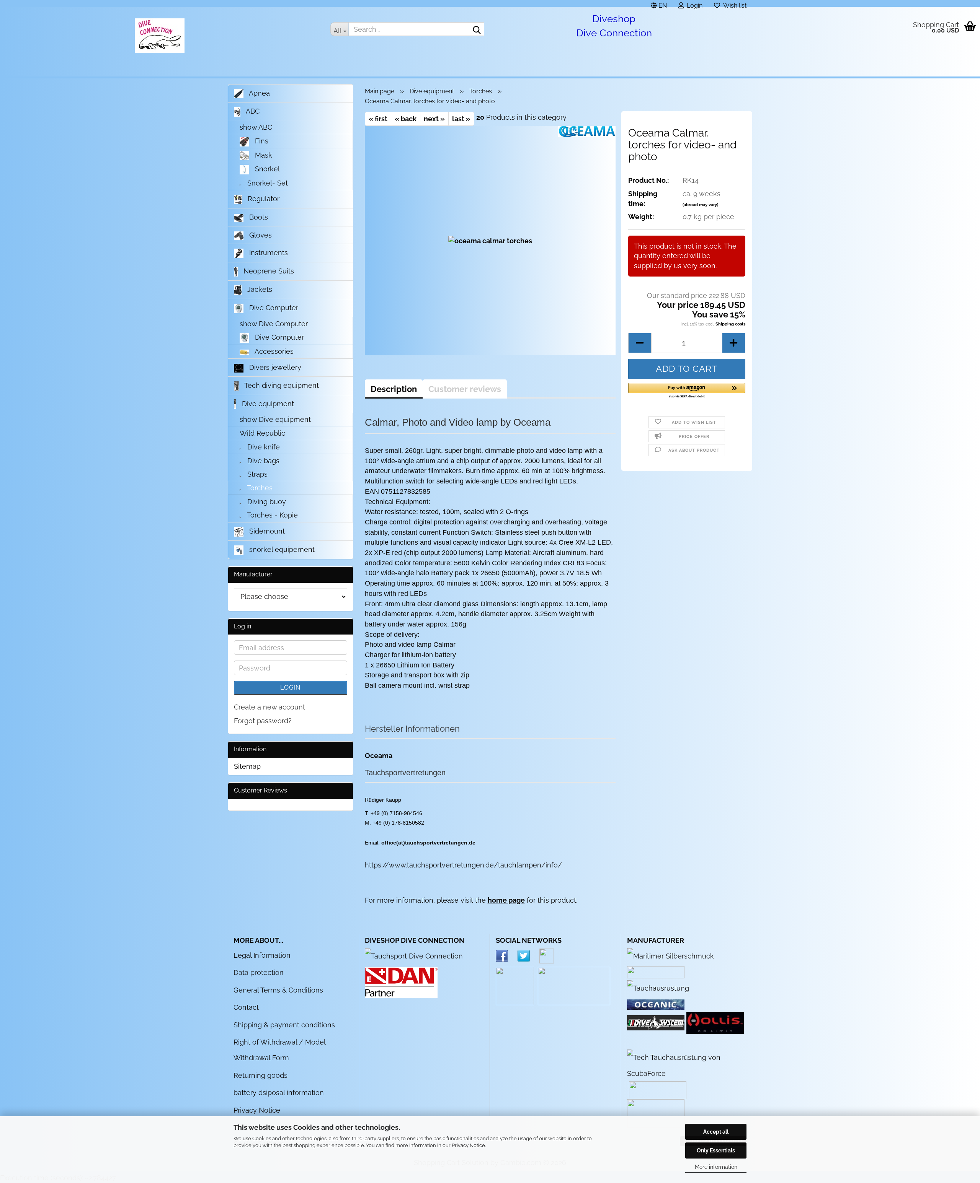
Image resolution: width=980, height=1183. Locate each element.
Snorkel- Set (266, 183)
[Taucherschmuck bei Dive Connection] (670, 955)
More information (716, 1167)
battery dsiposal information (279, 1093)
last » (461, 119)
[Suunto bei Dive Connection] (686, 1065)
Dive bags (262, 461)
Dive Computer (272, 308)
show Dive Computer (274, 324)
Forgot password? (263, 721)
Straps (256, 474)
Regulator (262, 199)
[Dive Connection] (159, 35)
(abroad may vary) (700, 204)
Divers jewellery (274, 367)
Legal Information (262, 955)
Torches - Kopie (271, 515)
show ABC (256, 127)
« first (378, 119)
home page (506, 900)
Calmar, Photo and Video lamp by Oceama (457, 422)
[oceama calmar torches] (490, 240)
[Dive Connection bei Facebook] (507, 955)
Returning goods (260, 1075)
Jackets (258, 289)
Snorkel (266, 169)
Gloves (259, 235)
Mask (262, 155)
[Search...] (477, 29)
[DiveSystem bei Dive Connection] (655, 1022)
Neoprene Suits (268, 271)
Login (290, 687)
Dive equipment (267, 404)
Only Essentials (716, 1150)
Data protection (259, 972)
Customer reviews (464, 389)
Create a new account (269, 707)
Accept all (715, 1132)
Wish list (733, 4)
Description (394, 389)
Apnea (258, 93)
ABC (252, 111)
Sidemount (266, 531)
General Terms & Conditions (278, 990)
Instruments (267, 253)
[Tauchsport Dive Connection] (414, 955)
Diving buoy (265, 502)
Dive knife (262, 447)
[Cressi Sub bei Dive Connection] (658, 987)
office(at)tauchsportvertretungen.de (428, 843)
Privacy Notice (468, 1145)
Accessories (273, 351)
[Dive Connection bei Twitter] (528, 955)
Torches (259, 488)
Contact (246, 1007)
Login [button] (693, 4)
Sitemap (247, 766)
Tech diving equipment (281, 385)
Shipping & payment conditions (284, 1025)
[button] (659, 3)
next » (434, 119)
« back (405, 119)
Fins (260, 141)
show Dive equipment (275, 419)
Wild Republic (262, 433)
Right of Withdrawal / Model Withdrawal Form (279, 1050)
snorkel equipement (281, 549)
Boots (257, 217)
